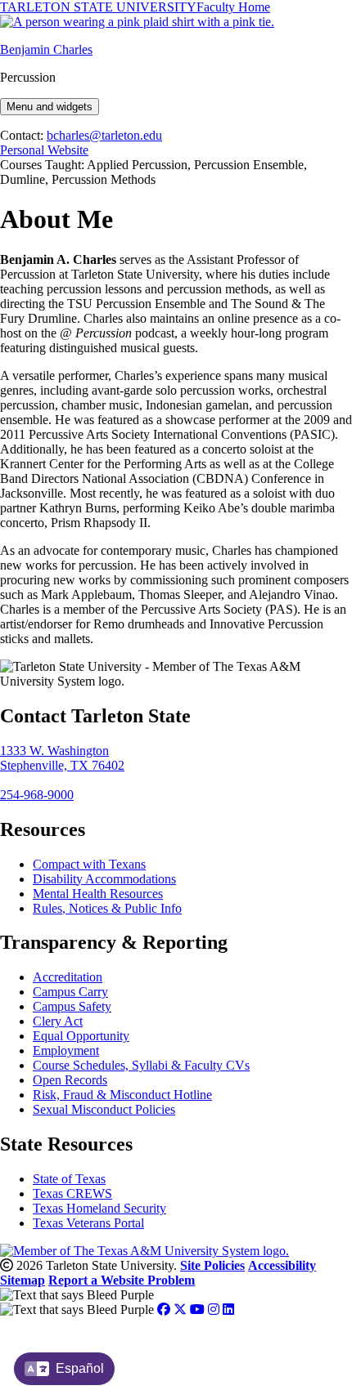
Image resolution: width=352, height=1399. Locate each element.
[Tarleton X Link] (180, 1309)
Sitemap (22, 1280)
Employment (66, 1050)
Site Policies (212, 1265)
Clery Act (58, 1021)
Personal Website (44, 150)
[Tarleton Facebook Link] (163, 1309)
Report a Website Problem (121, 1280)
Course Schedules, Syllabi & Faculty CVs (141, 1065)
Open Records (70, 1080)
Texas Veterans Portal (88, 1223)
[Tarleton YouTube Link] (197, 1309)
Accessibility (282, 1265)
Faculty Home (233, 7)
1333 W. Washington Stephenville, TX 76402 (62, 758)
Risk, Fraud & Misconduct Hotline (122, 1095)
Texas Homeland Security (99, 1208)
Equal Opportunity (81, 1036)
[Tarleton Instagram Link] (213, 1309)
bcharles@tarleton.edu (104, 135)
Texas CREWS (72, 1193)
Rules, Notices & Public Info (107, 908)
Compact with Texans (89, 864)
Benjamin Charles (46, 49)
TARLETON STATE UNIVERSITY (98, 7)
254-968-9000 (37, 795)
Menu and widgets (50, 107)
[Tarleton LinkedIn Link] (228, 1309)
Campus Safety (72, 1006)
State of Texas (69, 1179)
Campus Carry (70, 992)
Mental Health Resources (98, 894)
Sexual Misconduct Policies (104, 1109)
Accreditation (67, 977)
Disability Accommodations (104, 879)
